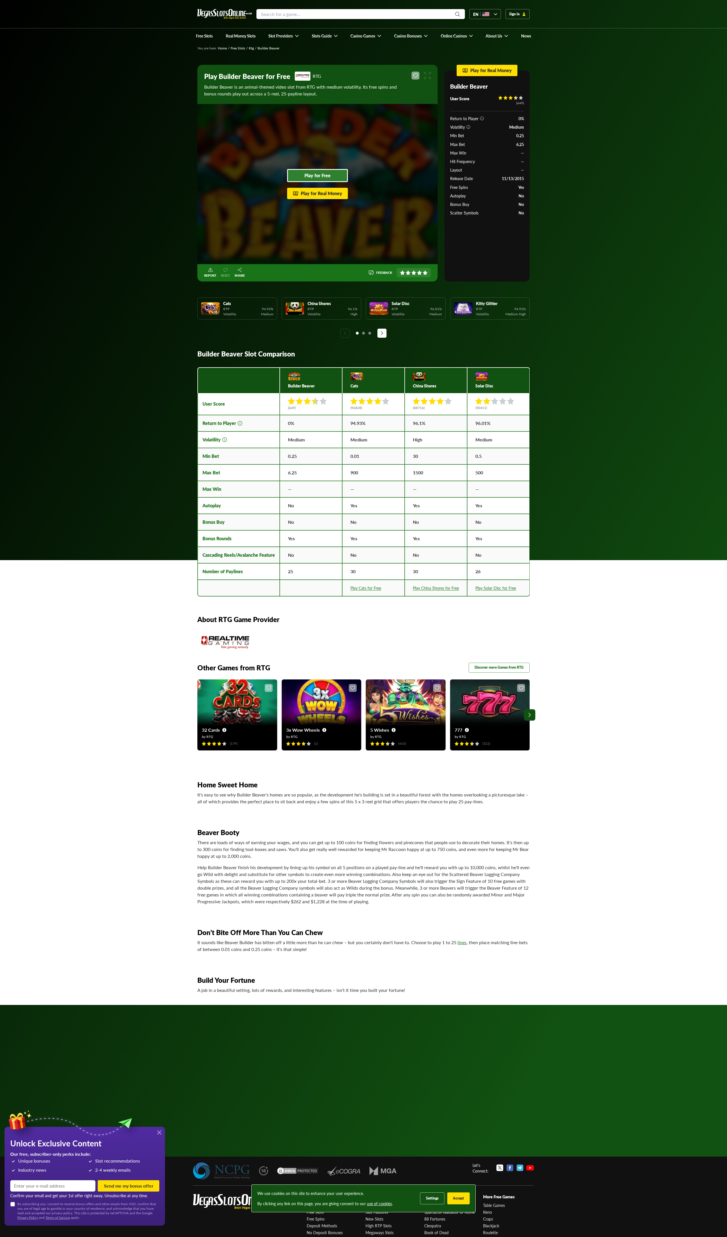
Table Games (494, 1205)
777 (458, 730)
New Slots (374, 1219)
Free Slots (238, 48)
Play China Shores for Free (436, 588)
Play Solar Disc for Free (495, 588)
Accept (458, 1198)
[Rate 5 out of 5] (425, 272)
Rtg (251, 48)
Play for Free (317, 175)
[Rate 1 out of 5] (402, 272)
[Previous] (345, 333)
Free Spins (316, 1219)
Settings (432, 1198)
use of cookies (379, 1203)
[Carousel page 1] (357, 333)
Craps (488, 1219)
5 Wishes (379, 730)
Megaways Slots (379, 1232)
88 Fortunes (434, 1219)
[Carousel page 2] (363, 333)
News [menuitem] (526, 36)
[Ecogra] (343, 1171)
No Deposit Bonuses (325, 1232)
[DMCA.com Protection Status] (297, 1170)
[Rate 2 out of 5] (408, 272)
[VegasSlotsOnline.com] (224, 14)
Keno (487, 1212)
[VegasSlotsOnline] (235, 1202)
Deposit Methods (322, 1225)
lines (462, 942)
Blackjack (491, 1225)
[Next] (382, 333)
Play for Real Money (321, 193)
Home (222, 48)
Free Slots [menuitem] (204, 36)
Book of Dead (436, 1232)
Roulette (490, 1232)
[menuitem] (284, 35)
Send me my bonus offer (128, 1185)
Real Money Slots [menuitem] (241, 36)
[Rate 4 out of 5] (419, 272)
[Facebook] (510, 1168)
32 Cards (211, 730)
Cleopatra (432, 1225)
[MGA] (382, 1171)
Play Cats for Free (365, 588)
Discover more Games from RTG (499, 667)
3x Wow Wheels (303, 730)
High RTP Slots (378, 1225)
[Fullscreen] (427, 75)
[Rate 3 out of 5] (413, 272)
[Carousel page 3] (369, 333)
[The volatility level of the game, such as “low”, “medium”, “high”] (468, 127)
